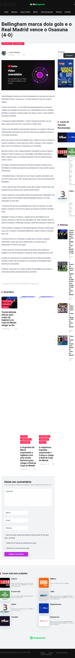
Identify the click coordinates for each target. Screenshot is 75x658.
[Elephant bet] (44, 625)
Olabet (71, 191)
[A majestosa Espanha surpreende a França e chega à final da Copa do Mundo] (47, 370)
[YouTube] (10, 4)
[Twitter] (5, 4)
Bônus (35, 12)
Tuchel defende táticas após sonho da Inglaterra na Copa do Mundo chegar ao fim (8, 318)
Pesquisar (61, 52)
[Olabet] (62, 199)
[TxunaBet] (62, 142)
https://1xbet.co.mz (6, 643)
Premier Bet (15, 592)
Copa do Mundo (7, 301)
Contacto (68, 12)
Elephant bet (54, 617)
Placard (14, 579)
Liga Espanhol (18, 43)
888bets (53, 579)
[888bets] (44, 587)
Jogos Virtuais (25, 12)
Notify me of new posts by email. (18, 548)
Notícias (59, 12)
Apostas (14, 12)
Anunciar (42, 652)
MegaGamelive (55, 604)
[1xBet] (44, 600)
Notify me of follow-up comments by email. (21, 543)
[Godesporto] (37, 4)
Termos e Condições (61, 652)
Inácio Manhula (15, 52)
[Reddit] (14, 4)
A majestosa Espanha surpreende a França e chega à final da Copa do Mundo (46, 454)
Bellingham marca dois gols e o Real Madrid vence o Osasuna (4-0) (21, 283)
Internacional (7, 43)
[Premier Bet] (5, 600)
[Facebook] (1, 4)
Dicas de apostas (47, 12)
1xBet (52, 592)
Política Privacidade (45, 654)
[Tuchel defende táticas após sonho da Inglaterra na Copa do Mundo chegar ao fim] (62, 239)
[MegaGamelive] (44, 613)
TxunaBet (14, 617)
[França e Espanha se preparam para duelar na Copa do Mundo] (62, 345)
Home (6, 12)
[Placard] (62, 157)
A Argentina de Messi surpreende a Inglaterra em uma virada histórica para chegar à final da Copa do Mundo (28, 456)
